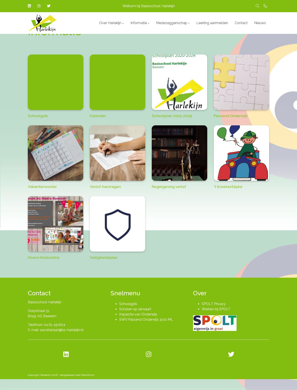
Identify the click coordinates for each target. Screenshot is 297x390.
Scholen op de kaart (135, 309)
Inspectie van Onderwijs (138, 314)
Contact (241, 23)
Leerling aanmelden (212, 23)
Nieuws (260, 23)
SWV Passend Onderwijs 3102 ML (146, 319)
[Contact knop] (265, 6)
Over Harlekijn (110, 23)
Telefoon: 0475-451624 (46, 325)
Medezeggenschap (171, 23)
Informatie (138, 23)
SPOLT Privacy (214, 304)
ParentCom (87, 375)
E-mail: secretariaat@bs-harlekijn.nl (55, 330)
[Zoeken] (257, 6)
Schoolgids (128, 304)
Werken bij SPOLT (216, 309)
